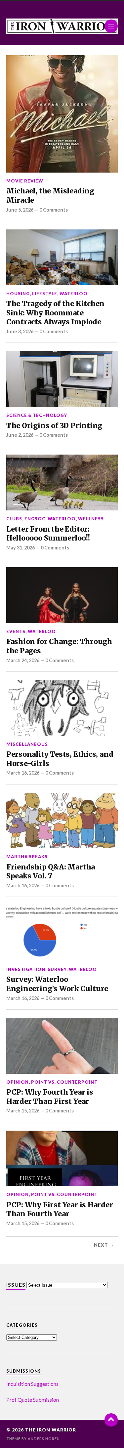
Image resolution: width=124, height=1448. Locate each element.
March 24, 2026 (22, 660)
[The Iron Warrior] (62, 26)
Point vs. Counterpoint (64, 1082)
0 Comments (53, 210)
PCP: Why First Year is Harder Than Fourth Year (59, 1209)
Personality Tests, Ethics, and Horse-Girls (59, 759)
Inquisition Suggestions (32, 1384)
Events (15, 631)
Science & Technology (36, 415)
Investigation (25, 969)
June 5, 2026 (19, 210)
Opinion (17, 1082)
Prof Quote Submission (32, 1399)
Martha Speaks (27, 856)
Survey (57, 969)
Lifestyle (44, 293)
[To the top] (111, 1420)
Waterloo (74, 293)
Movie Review (24, 180)
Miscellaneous (27, 744)
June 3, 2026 (19, 331)
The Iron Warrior (50, 1429)
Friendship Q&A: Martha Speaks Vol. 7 (50, 872)
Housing (18, 293)
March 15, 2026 (22, 1110)
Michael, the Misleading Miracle (50, 195)
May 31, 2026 (20, 547)
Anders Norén (44, 1438)
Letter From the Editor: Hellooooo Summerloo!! (48, 534)
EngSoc (34, 518)
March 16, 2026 (22, 773)
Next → (104, 1245)
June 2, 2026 (19, 435)
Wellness (91, 518)
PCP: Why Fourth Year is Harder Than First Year (49, 1097)
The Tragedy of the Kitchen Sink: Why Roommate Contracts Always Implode (55, 312)
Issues (15, 1284)
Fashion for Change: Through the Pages (59, 646)
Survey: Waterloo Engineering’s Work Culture (57, 984)
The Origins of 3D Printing (54, 425)
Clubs (14, 518)
